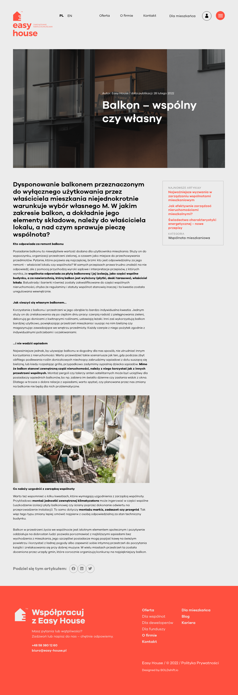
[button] (73, 569)
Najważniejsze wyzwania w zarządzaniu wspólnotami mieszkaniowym (190, 196)
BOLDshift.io (169, 670)
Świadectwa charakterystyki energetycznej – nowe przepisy (192, 224)
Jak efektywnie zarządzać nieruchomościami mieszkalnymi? (189, 210)
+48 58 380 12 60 (44, 645)
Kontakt (149, 15)
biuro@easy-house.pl (49, 650)
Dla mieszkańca (182, 16)
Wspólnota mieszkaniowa (189, 238)
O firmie (126, 15)
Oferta (104, 15)
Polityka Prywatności (200, 663)
